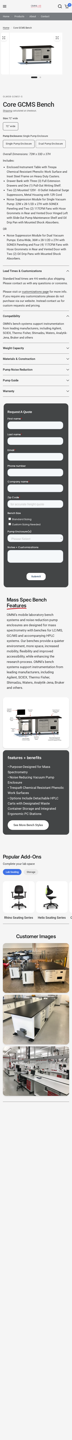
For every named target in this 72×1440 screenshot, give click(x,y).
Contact (45, 16)
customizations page (35, 291)
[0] (66, 6)
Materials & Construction (19, 359)
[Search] (60, 6)
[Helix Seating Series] (52, 897)
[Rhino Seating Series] (19, 897)
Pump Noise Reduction (17, 369)
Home (6, 16)
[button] (28, 825)
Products (19, 16)
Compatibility (11, 316)
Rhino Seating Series (18, 918)
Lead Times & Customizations (22, 271)
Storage (31, 872)
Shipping (7, 110)
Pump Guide (10, 380)
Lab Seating (12, 872)
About (32, 16)
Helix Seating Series (52, 918)
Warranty (8, 391)
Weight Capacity (13, 348)
